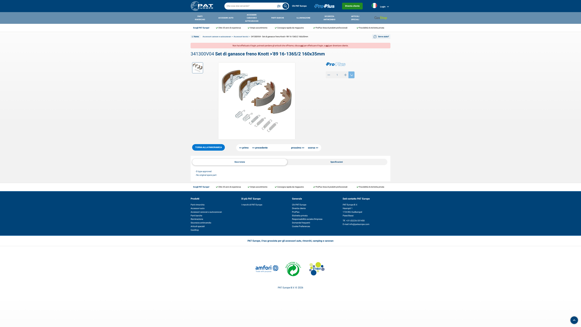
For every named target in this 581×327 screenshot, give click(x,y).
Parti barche (277, 18)
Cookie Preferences (301, 226)
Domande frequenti (301, 222)
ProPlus (295, 212)
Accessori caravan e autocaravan (251, 18)
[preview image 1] (197, 67)
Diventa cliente (352, 6)
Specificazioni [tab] (336, 162)
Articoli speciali (355, 17)
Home (196, 36)
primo (245, 147)
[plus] (345, 74)
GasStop (195, 230)
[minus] (329, 74)
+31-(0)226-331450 (355, 220)
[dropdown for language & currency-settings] (374, 6)
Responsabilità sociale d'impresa (307, 219)
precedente (261, 147)
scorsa (311, 147)
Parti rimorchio (200, 17)
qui (301, 45)
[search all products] (285, 6)
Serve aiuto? (383, 36)
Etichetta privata (300, 215)
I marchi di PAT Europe (251, 204)
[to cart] (351, 74)
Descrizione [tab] (240, 162)
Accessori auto (225, 18)
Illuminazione (303, 18)
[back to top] (574, 320)
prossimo (296, 147)
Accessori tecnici (241, 36)
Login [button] (383, 6)
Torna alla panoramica (208, 147)
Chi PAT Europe (299, 6)
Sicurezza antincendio (329, 17)
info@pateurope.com (359, 224)
